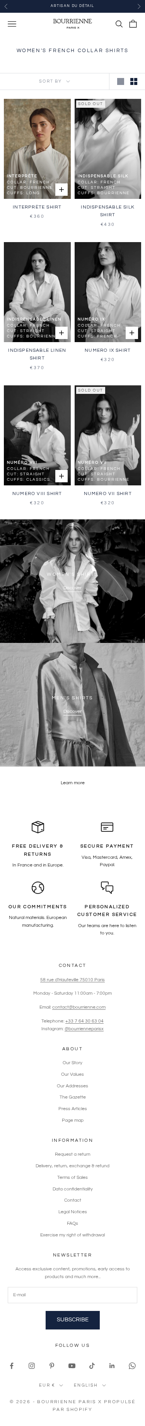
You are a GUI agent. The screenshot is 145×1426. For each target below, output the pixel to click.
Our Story (72, 1062)
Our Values (72, 1074)
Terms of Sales (72, 1177)
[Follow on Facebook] (11, 1366)
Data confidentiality (73, 1189)
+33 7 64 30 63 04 (84, 1021)
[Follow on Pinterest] (52, 1366)
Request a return (72, 1154)
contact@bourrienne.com (79, 1007)
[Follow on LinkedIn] (112, 1366)
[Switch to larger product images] (120, 81)
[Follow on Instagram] (32, 1366)
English (86, 1385)
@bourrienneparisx (84, 1028)
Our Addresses (72, 1086)
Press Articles (72, 1108)
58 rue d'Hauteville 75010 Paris (72, 979)
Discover (72, 587)
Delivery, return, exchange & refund (72, 1165)
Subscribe (73, 1320)
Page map (73, 1120)
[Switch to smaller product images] (133, 81)
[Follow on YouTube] (72, 1366)
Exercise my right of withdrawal (72, 1235)
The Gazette (73, 1097)
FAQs (72, 1223)
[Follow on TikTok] (92, 1366)
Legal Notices (72, 1211)
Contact (72, 1200)
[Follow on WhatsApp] (132, 1366)
